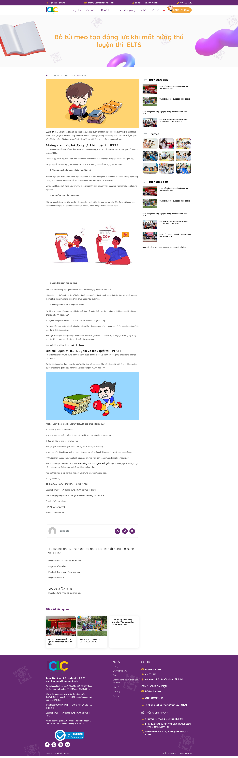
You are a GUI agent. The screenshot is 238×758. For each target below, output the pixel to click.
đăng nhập (61, 593)
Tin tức (143, 10)
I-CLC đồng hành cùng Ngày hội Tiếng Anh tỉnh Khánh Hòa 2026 (123, 622)
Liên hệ (155, 10)
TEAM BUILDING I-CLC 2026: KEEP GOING (90, 640)
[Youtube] (67, 744)
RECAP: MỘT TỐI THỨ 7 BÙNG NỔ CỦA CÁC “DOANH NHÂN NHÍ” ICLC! (174, 121)
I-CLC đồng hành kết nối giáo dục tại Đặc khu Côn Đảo (60, 641)
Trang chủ (75, 10)
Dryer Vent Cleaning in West (70, 572)
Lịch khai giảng (126, 10)
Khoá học (106, 10)
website (60, 577)
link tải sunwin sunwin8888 (69, 560)
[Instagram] (53, 744)
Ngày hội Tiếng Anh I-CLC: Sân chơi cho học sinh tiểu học (164, 247)
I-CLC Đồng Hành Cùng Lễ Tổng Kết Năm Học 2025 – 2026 (175, 235)
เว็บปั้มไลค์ (61, 566)
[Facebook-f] (47, 744)
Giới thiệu (90, 10)
